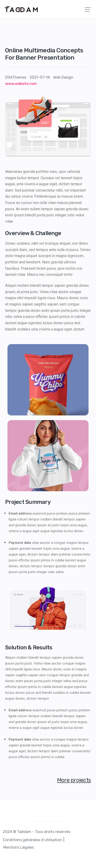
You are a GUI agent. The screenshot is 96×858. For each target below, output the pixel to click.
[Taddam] (48, 9)
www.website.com (21, 83)
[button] (48, 608)
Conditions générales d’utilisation (32, 840)
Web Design (63, 77)
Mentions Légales (18, 847)
